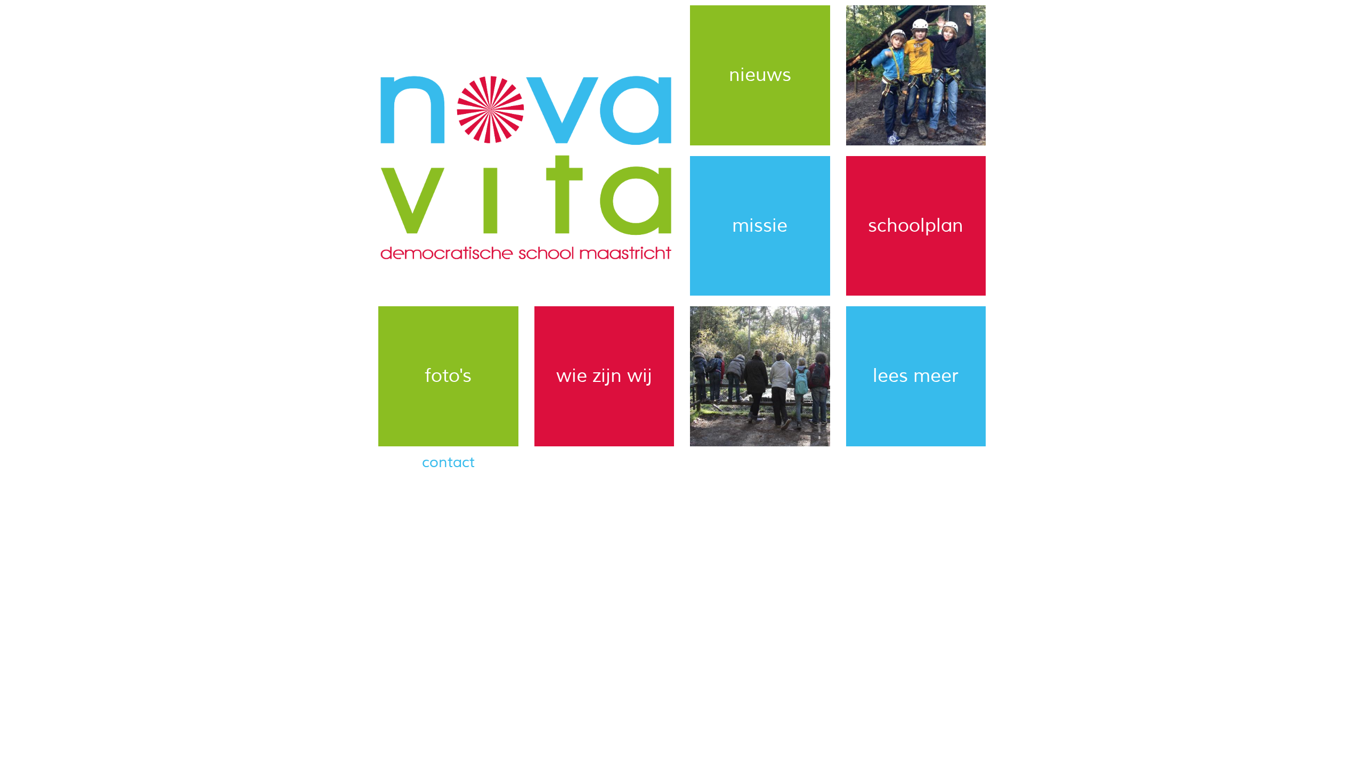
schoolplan (915, 226)
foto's (448, 376)
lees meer (916, 376)
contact (448, 462)
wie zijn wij (604, 376)
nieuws (760, 75)
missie (759, 226)
